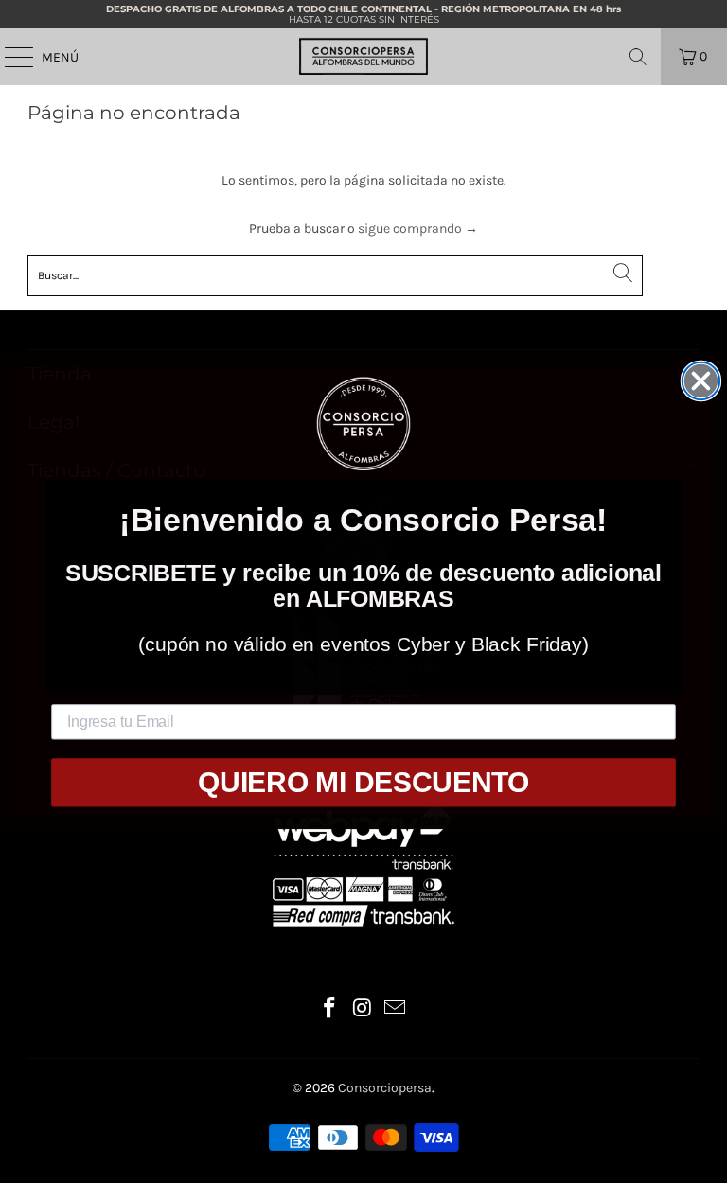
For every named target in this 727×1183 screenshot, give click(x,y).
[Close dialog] (701, 380)
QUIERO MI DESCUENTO (363, 782)
